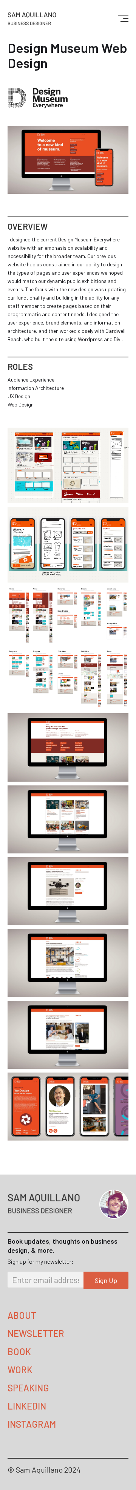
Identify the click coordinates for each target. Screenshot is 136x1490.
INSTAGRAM (32, 1424)
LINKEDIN (27, 1405)
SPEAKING (28, 1387)
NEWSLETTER (36, 1333)
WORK (20, 1369)
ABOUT (22, 1315)
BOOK (19, 1351)
